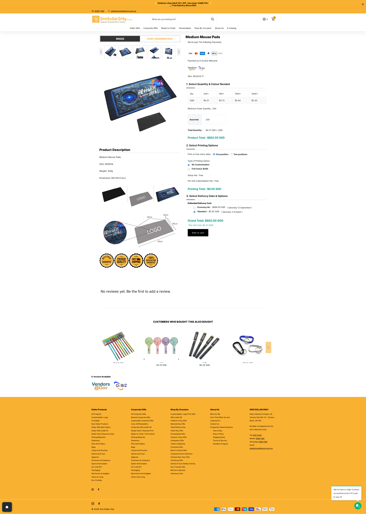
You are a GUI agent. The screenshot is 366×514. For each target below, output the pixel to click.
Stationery (96, 440)
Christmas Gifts (177, 460)
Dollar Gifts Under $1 (100, 431)
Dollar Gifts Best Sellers (101, 427)
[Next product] (268, 347)
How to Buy (217, 431)
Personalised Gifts (178, 434)
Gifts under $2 (176, 417)
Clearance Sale (177, 473)
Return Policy (218, 434)
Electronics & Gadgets (100, 473)
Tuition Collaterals (178, 444)
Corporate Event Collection (181, 454)
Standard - (208, 211)
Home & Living (97, 477)
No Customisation (200, 164)
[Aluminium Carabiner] (247, 342)
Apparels (95, 457)
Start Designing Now (160, 38)
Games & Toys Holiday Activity (183, 464)
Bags (94, 447)
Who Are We (215, 414)
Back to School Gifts (179, 450)
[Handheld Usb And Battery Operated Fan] (161, 342)
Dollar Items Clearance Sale (103, 434)
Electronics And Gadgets (141, 473)
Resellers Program (220, 444)
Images (120, 38)
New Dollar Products (100, 424)
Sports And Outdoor (99, 464)
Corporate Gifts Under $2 (141, 427)
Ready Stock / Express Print (142, 431)
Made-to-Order (168, 28)
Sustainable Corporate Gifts (142, 421)
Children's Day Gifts (179, 421)
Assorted (194, 119)
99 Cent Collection (178, 470)
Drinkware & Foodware (101, 460)
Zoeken (212, 19)
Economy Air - (211, 207)
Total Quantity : (195, 130)
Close (363, 4)
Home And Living (138, 477)
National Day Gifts (178, 424)
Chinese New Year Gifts (180, 457)
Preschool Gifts (177, 447)
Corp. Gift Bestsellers (139, 424)
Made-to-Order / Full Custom (143, 434)
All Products (96, 414)
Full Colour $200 (200, 168)
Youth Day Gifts (177, 431)
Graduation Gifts (177, 440)
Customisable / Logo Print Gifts (183, 414)
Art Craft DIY (97, 467)
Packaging (96, 470)
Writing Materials (98, 437)
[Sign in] (265, 19)
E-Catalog (231, 28)
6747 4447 (257, 435)
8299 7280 (99, 11)
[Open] (7, 507)
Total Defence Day (178, 427)
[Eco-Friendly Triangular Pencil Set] (118, 342)
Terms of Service (220, 440)
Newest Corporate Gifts (140, 417)
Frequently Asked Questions (221, 427)
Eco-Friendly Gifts (178, 467)
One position (222, 154)
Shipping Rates (219, 437)
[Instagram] (93, 489)
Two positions (240, 154)
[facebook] (98, 490)
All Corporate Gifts (138, 414)
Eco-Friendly (97, 480)
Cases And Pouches (100, 450)
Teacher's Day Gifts (179, 437)
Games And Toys (98, 454)
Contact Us (214, 424)
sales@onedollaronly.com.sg (123, 11)
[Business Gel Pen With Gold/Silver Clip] (204, 342)
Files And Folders (98, 444)
